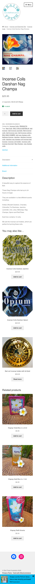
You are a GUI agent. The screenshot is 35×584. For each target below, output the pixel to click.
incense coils (26, 142)
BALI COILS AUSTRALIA (21, 128)
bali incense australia (15, 131)
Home (6, 27)
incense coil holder (14, 142)
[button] (29, 37)
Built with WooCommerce (22, 573)
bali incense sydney (25, 133)
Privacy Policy (7, 573)
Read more (18, 379)
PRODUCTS (23, 126)
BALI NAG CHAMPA (8, 135)
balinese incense (8, 137)
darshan (17, 137)
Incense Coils (14, 126)
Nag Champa (18, 144)
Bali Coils (9, 128)
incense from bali (8, 144)
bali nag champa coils (23, 135)
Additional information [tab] (9, 165)
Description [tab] (6, 160)
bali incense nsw (11, 133)
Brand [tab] (4, 171)
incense (4, 142)
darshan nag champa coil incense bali (19, 139)
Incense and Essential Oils (18, 27)
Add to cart (16, 114)
